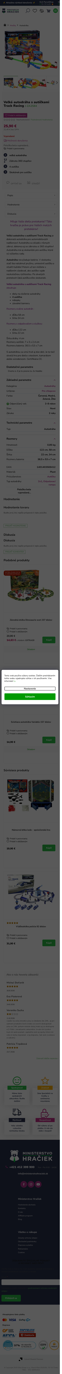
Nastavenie (30, 688)
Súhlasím (30, 696)
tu (14, 681)
